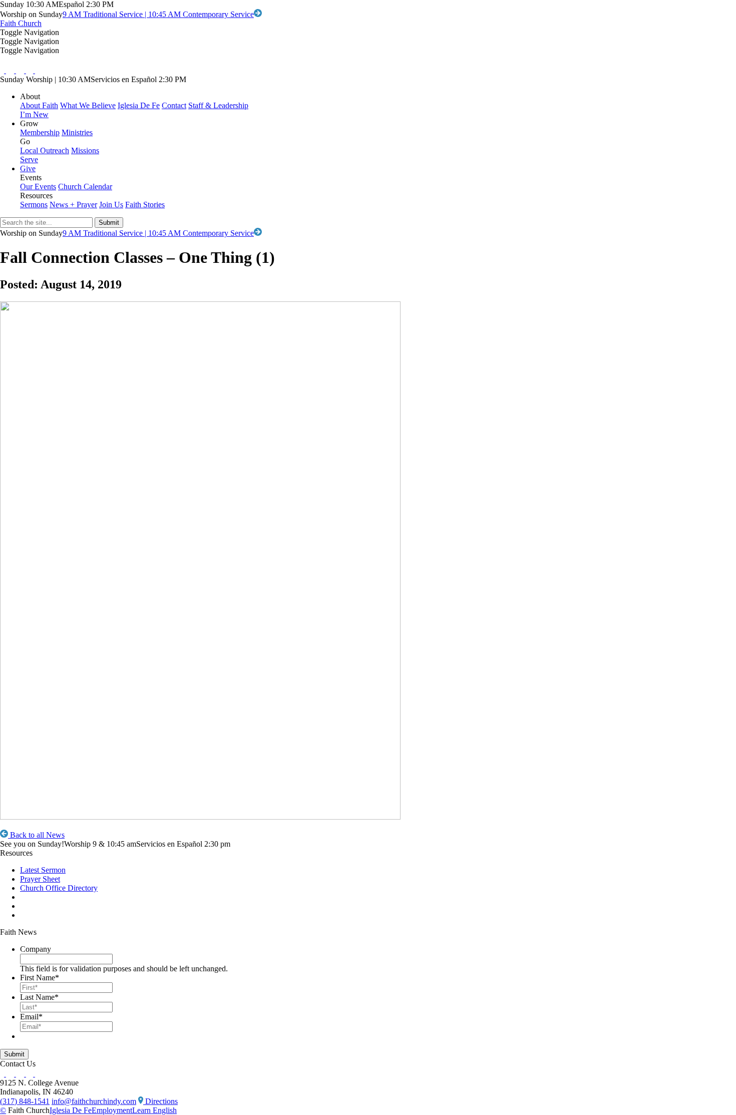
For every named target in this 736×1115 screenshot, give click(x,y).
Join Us (111, 204)
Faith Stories (145, 204)
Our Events (38, 186)
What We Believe (88, 105)
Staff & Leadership (218, 105)
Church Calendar (85, 186)
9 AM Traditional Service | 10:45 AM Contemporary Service (158, 14)
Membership (40, 132)
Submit (14, 1054)
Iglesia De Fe (139, 105)
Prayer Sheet (40, 879)
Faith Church (21, 23)
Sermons (34, 204)
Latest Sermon (43, 870)
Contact (174, 105)
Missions (85, 150)
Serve (29, 159)
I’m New (34, 114)
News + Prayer (73, 204)
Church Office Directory (59, 888)
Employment (112, 1110)
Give (28, 168)
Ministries (77, 132)
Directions (160, 1101)
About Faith (39, 105)
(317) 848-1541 (25, 1101)
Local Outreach (44, 150)
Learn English (154, 1110)
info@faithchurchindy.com (94, 1101)
